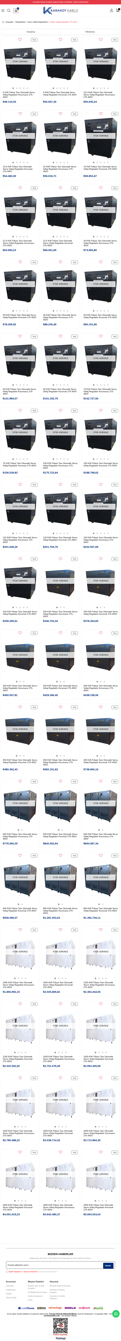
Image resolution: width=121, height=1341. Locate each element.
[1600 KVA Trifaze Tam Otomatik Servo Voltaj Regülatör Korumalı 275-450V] (60, 1102)
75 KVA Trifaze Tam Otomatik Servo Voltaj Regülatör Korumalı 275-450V (19, 464)
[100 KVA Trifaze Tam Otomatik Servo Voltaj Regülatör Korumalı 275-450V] (101, 435)
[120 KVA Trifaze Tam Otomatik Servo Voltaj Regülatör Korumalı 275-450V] (60, 509)
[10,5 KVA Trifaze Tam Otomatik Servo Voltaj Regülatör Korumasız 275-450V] (101, 64)
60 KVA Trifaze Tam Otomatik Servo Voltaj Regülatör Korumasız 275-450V (19, 391)
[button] (13, 88)
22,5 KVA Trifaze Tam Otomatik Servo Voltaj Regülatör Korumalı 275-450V (58, 243)
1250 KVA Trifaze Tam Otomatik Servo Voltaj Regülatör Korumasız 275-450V (99, 984)
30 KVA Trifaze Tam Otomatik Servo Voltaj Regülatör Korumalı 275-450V (19, 316)
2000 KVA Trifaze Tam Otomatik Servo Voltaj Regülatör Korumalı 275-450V (18, 1207)
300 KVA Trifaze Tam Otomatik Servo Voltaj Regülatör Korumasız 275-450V (101, 688)
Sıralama (31, 32)
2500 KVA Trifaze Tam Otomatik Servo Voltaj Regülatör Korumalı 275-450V (98, 1207)
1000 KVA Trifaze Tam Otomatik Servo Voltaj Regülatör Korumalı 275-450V (58, 984)
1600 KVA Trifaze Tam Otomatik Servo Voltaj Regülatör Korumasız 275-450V (18, 1133)
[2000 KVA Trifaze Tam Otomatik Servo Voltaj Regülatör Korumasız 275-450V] (101, 1102)
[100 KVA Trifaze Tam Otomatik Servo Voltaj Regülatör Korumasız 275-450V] (60, 435)
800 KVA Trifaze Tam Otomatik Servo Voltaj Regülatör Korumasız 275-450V (60, 910)
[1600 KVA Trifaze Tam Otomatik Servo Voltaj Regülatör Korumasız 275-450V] (20, 1102)
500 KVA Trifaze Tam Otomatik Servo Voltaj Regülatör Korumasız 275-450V (20, 836)
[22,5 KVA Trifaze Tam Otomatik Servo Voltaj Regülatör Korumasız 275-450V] (20, 212)
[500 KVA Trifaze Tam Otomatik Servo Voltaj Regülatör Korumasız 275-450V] (20, 805)
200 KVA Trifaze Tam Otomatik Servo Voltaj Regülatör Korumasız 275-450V (60, 613)
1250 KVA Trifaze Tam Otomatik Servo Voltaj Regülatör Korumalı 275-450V (18, 1058)
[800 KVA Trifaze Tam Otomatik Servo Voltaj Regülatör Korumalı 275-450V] (101, 880)
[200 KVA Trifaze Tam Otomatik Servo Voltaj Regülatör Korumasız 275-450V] (60, 583)
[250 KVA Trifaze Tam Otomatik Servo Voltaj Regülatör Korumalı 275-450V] (60, 657)
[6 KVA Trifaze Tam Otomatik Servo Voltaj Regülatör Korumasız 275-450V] (20, 64)
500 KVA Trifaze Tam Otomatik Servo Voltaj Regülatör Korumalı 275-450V (60, 835)
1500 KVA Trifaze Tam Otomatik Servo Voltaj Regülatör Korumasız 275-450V (59, 1058)
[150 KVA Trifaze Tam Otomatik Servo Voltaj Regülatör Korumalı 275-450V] (20, 583)
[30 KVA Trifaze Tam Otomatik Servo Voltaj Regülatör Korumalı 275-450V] (20, 286)
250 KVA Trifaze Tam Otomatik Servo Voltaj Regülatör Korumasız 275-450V (20, 688)
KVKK (30, 1300)
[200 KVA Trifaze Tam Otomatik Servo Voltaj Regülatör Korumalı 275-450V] (101, 583)
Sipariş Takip (11, 1298)
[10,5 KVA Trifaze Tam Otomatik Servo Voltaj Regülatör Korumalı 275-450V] (20, 138)
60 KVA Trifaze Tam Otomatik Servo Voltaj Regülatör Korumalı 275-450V (60, 390)
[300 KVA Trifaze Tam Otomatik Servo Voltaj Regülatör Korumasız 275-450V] (101, 657)
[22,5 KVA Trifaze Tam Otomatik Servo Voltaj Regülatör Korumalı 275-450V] (60, 212)
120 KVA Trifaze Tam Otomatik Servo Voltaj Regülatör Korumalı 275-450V (60, 538)
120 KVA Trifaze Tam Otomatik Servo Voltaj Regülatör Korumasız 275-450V (20, 539)
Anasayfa (10, 1286)
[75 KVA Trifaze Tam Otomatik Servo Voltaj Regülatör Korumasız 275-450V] (101, 360)
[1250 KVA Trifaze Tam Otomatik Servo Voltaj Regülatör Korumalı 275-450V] (20, 1028)
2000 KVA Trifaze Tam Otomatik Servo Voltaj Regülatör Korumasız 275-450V (99, 1133)
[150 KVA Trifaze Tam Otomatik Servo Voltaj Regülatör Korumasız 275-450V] (101, 509)
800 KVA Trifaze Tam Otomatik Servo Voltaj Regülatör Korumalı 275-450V (101, 909)
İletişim (9, 1294)
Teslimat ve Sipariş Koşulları (57, 1291)
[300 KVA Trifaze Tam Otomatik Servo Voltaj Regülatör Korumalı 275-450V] (20, 731)
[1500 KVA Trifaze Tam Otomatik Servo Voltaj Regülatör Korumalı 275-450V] (101, 1028)
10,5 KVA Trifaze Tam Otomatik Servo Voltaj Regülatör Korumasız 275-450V (99, 94)
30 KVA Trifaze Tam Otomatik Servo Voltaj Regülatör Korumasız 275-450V (100, 243)
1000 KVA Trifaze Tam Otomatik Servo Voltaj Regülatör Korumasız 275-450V (18, 984)
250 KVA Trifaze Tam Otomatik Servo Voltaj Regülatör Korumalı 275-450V (60, 687)
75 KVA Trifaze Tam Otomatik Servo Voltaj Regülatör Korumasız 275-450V (100, 391)
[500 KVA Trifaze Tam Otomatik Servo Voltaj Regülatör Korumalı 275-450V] (60, 805)
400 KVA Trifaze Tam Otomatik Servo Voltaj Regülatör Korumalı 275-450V (101, 761)
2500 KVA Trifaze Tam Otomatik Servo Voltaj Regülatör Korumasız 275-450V (59, 1207)
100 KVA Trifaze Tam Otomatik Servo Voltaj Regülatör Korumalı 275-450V (101, 464)
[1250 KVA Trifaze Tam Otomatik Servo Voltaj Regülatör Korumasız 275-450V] (101, 954)
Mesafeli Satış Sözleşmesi (60, 1286)
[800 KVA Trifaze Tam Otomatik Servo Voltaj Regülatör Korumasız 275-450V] (60, 880)
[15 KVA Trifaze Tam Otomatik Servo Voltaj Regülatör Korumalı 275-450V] (101, 138)
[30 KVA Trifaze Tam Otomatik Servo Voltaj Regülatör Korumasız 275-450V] (101, 212)
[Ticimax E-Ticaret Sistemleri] (60, 1338)
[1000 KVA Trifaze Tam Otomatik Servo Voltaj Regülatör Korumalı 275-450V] (60, 954)
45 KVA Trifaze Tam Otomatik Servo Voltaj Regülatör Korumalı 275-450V (100, 316)
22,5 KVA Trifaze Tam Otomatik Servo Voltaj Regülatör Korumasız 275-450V (18, 243)
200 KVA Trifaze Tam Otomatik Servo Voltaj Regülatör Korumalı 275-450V (101, 612)
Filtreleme (90, 32)
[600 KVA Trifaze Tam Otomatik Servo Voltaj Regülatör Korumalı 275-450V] (20, 880)
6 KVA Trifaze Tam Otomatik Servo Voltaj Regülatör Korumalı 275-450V (60, 93)
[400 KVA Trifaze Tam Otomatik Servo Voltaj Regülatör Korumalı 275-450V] (101, 731)
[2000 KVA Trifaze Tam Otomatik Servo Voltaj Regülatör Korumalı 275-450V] (20, 1176)
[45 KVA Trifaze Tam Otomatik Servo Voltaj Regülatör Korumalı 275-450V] (101, 286)
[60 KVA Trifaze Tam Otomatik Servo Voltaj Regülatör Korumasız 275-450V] (20, 360)
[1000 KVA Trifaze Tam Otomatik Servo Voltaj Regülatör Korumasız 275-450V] (20, 954)
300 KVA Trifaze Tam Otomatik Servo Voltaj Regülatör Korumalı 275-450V (20, 761)
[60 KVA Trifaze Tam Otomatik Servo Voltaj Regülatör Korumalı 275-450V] (60, 360)
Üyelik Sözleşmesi (35, 1296)
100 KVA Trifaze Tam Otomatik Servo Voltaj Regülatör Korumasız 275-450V (60, 465)
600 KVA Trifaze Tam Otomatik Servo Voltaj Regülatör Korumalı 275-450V (20, 909)
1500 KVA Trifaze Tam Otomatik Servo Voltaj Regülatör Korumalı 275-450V (98, 1058)
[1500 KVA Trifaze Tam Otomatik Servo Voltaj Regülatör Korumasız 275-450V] (60, 1028)
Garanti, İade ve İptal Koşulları (36, 1287)
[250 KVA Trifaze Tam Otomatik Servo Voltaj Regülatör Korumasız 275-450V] (20, 657)
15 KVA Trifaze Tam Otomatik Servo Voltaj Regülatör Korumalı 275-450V (100, 167)
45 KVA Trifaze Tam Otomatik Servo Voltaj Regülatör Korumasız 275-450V (59, 317)
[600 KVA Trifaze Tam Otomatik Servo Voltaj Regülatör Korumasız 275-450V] (101, 805)
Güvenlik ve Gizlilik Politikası (57, 1297)
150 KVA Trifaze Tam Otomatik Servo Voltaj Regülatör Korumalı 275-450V (20, 612)
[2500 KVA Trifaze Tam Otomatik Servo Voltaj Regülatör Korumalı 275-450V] (101, 1176)
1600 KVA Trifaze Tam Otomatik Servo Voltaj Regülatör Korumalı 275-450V (58, 1133)
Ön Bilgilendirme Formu (37, 1292)
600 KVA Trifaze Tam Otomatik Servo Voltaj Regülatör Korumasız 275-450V (101, 836)
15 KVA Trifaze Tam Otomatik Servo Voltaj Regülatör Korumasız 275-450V (59, 168)
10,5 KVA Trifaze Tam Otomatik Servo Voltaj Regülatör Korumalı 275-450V (18, 168)
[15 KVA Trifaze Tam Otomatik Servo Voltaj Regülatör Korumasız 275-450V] (60, 138)
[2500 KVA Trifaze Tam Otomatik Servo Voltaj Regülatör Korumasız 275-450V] (60, 1176)
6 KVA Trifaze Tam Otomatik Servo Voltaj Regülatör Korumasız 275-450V (19, 94)
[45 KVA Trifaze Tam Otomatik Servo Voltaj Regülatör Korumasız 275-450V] (60, 286)
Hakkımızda (10, 1290)
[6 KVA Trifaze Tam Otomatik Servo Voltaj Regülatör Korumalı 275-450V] (60, 64)
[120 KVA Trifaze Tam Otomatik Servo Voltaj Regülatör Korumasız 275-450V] (20, 509)
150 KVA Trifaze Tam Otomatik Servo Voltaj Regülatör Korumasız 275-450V (101, 539)
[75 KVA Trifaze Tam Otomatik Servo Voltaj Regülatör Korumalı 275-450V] (20, 435)
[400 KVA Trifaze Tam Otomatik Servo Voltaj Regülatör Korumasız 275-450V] (60, 731)
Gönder (108, 1266)
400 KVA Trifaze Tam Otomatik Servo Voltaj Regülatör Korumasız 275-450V (60, 762)
